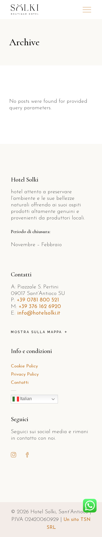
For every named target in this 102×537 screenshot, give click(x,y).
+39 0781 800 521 (38, 300)
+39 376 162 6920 (39, 306)
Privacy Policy (25, 374)
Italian (25, 399)
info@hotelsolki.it (38, 313)
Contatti (20, 382)
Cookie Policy (24, 366)
